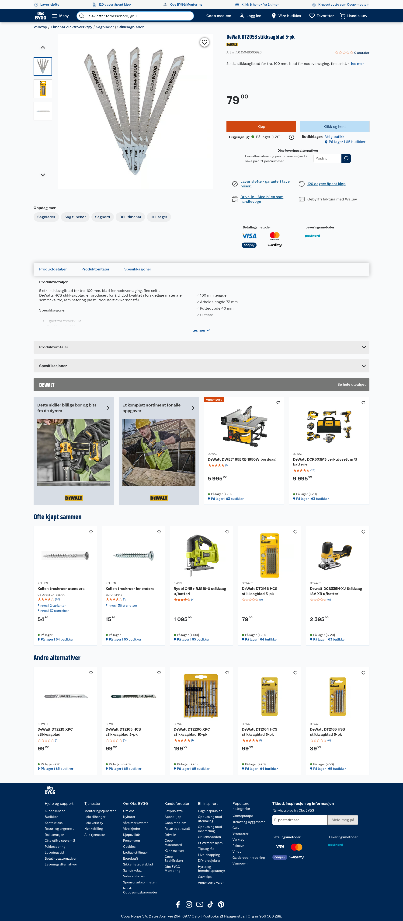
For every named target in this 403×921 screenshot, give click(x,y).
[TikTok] (210, 904)
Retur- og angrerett (59, 828)
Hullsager (159, 217)
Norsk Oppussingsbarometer (140, 890)
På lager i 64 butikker (57, 639)
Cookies (129, 846)
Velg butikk (334, 136)
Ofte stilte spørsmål (60, 840)
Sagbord (102, 217)
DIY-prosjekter (209, 860)
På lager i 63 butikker (227, 499)
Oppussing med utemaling (210, 819)
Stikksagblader (130, 27)
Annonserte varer (211, 882)
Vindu (237, 851)
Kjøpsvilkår (131, 835)
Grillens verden (209, 837)
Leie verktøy (93, 823)
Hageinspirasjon (210, 811)
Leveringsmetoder (320, 227)
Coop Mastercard (173, 843)
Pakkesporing (55, 846)
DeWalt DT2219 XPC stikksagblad (55, 732)
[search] (81, 16)
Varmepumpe (243, 816)
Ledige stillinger (135, 852)
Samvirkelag (132, 870)
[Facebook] (178, 904)
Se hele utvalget (351, 384)
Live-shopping (209, 855)
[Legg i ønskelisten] (204, 42)
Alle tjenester (94, 835)
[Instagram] (188, 904)
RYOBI (178, 583)
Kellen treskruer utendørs (61, 588)
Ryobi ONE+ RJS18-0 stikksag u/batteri (200, 591)
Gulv (236, 828)
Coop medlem (175, 823)
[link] (352, 53)
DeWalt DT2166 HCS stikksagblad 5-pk (259, 591)
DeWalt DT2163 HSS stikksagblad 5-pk (327, 732)
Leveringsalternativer (61, 864)
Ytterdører (240, 834)
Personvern (131, 840)
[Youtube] (199, 904)
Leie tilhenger (94, 817)
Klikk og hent (174, 850)
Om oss (128, 811)
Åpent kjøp (173, 817)
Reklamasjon (54, 835)
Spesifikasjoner (137, 269)
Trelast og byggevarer (249, 822)
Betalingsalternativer (60, 858)
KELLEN (43, 583)
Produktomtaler (95, 269)
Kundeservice (55, 811)
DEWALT (213, 453)
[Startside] (41, 15)
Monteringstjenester (100, 811)
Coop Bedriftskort (174, 859)
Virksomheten (134, 876)
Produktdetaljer (53, 269)
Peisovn (238, 845)
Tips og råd (206, 849)
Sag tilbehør (75, 217)
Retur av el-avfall (177, 828)
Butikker (51, 817)
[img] (244, 465)
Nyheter (129, 817)
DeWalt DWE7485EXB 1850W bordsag (241, 459)
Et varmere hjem (210, 843)
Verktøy (40, 27)
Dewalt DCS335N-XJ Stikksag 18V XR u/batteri (336, 591)
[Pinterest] (221, 904)
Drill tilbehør (130, 217)
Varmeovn (240, 863)
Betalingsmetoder (257, 227)
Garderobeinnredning (249, 857)
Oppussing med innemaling (210, 829)
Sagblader (105, 27)
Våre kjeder (131, 828)
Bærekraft (130, 858)
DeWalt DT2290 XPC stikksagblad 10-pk (192, 732)
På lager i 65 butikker (347, 142)
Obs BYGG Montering (172, 869)
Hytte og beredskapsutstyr (211, 869)
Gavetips (205, 877)
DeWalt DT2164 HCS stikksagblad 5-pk (259, 732)
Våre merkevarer (135, 823)
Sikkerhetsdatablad (138, 864)
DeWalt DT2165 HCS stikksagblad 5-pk (123, 732)
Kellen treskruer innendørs (130, 588)
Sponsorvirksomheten (139, 882)
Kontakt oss (54, 823)
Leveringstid (54, 852)
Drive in (170, 835)
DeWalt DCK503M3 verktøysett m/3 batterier (325, 462)
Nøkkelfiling (93, 828)
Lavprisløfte (174, 811)
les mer (357, 63)
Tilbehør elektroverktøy (71, 27)
